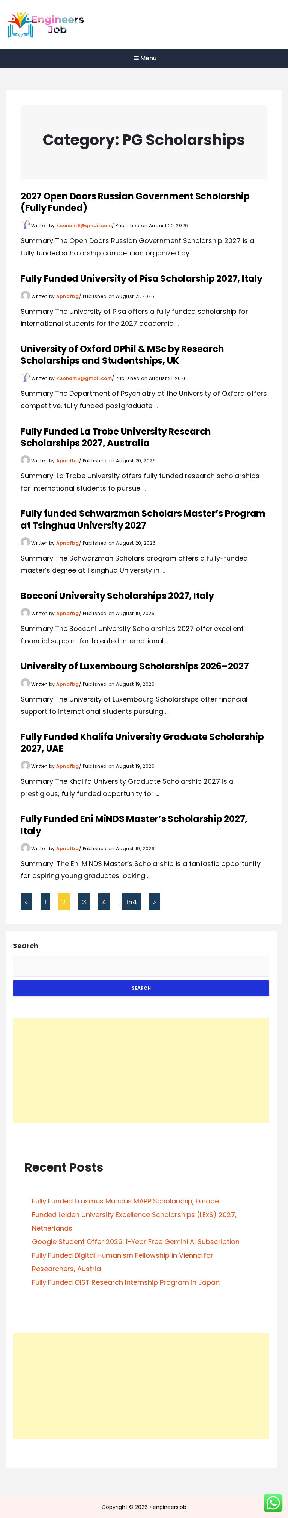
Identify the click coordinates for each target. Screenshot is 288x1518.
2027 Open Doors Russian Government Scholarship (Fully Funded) (135, 202)
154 (131, 902)
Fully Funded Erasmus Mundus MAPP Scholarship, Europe (125, 1201)
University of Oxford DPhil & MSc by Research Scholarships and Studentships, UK (122, 355)
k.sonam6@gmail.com (84, 225)
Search (25, 945)
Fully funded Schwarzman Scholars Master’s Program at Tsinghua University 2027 (143, 519)
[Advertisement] (141, 1070)
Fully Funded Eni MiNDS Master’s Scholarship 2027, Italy (134, 825)
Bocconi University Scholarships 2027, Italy (117, 596)
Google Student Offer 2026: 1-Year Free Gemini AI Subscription (136, 1241)
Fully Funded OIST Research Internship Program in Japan (126, 1282)
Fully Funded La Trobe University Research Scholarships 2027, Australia (116, 437)
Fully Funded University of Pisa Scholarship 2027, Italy (141, 278)
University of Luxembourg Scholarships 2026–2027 (135, 666)
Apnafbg (67, 296)
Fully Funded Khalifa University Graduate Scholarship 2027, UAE (142, 743)
